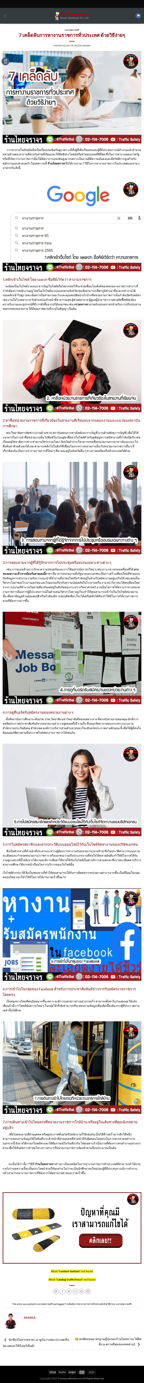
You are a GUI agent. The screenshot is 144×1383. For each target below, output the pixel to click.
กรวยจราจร (81, 304)
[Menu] (5, 15)
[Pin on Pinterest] (81, 1291)
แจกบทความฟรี (72, 30)
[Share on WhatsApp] (56, 1291)
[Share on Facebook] (62, 1291)
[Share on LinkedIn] (88, 1291)
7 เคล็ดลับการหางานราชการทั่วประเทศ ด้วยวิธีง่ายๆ (90, 1304)
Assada (86, 45)
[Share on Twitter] (69, 1291)
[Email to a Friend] (75, 1291)
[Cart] (138, 16)
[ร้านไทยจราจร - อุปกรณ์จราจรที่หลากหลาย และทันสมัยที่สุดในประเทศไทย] (72, 16)
